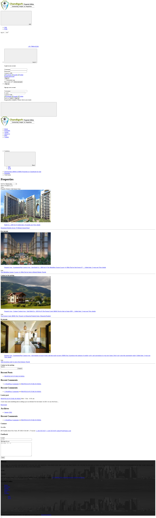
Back (33, 165)
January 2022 (8, 412)
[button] (8, 75)
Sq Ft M (5, 32)
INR (30, 24)
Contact (6, 137)
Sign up (17, 98)
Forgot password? (9, 76)
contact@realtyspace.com (63, 431)
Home (6, 129)
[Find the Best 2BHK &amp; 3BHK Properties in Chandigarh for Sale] (18, 10)
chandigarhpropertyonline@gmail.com (73, 477)
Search (3, 367)
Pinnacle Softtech (46, 515)
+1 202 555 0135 (41, 431)
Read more (4, 405)
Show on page (5, 185)
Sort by (3, 184)
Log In (11, 98)
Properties (7, 130)
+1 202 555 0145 (51, 431)
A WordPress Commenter (11, 384)
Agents (6, 132)
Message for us (5, 441)
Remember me (10, 80)
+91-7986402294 (57, 477)
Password (7, 71)
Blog (5, 135)
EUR (5, 29)
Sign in (7, 78)
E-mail (6, 93)
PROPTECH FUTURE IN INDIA (14, 376)
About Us (7, 134)
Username (7, 69)
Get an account (18, 82)
